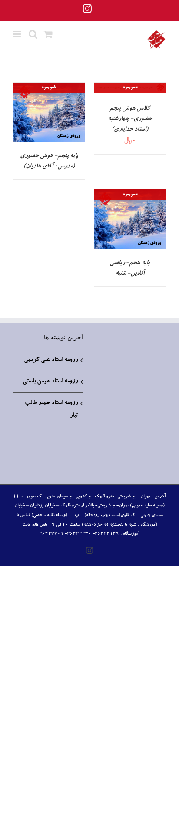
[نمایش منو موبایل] (17, 34)
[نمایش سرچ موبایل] (33, 34)
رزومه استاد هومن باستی (50, 381)
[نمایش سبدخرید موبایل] (48, 34)
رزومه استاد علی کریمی (51, 360)
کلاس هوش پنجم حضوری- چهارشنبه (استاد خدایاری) (130, 119)
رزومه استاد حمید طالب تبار (51, 409)
